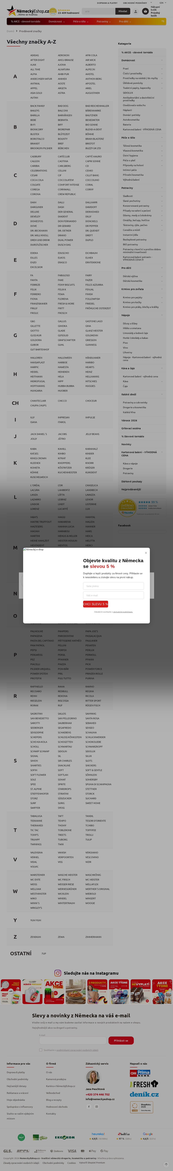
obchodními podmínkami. (123, 612)
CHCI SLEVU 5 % (95, 604)
